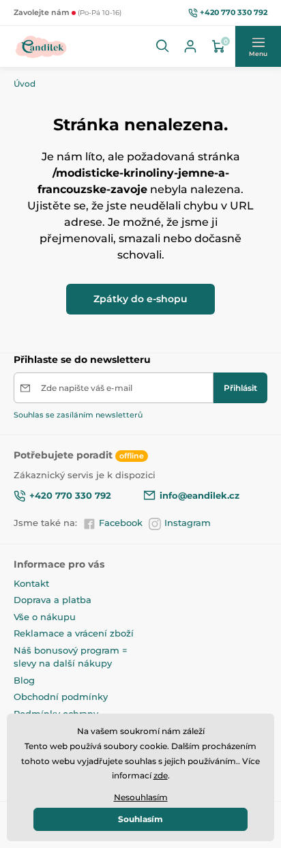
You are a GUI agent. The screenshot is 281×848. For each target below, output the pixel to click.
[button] (163, 46)
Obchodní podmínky (61, 696)
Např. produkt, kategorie (101, 71)
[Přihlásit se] (190, 46)
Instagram (187, 522)
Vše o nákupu (45, 616)
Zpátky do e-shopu (140, 299)
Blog (24, 680)
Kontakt (31, 583)
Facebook (121, 522)
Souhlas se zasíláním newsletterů (78, 415)
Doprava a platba (52, 599)
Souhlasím (140, 819)
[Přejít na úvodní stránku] (41, 46)
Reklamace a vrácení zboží (74, 633)
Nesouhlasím (141, 797)
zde (160, 775)
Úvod (24, 83)
